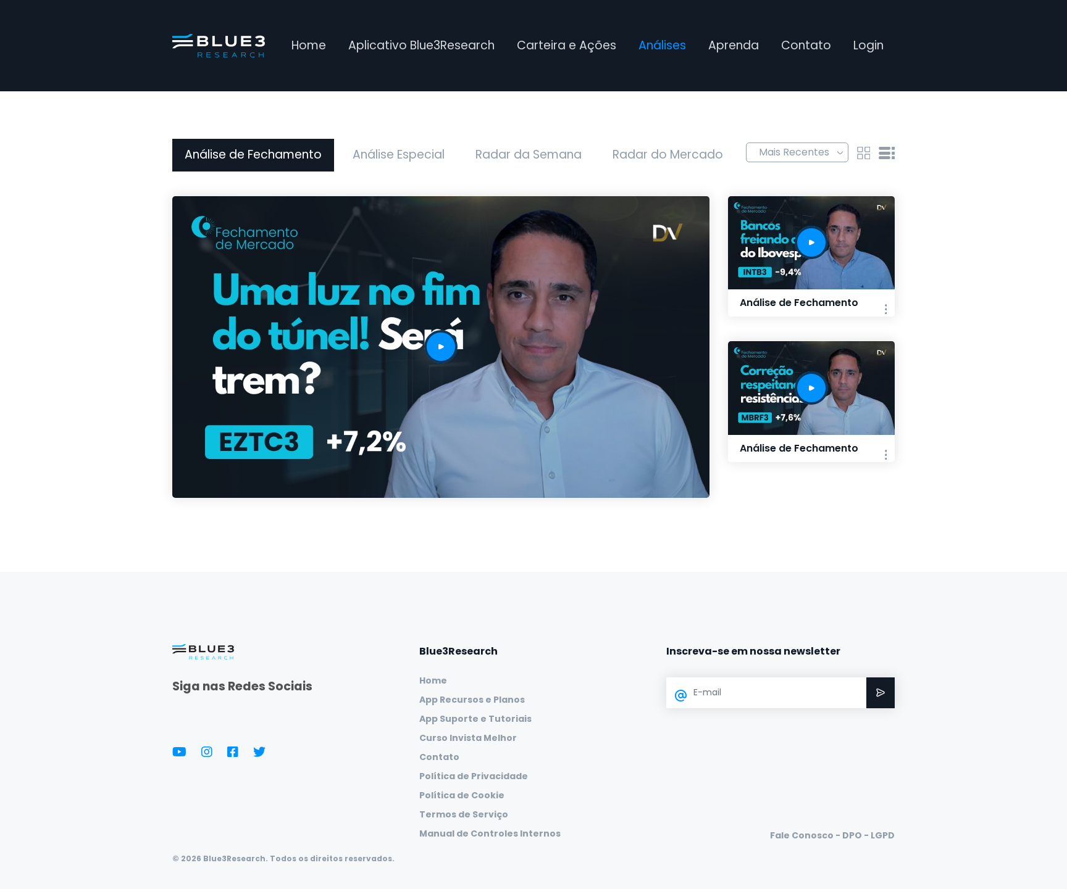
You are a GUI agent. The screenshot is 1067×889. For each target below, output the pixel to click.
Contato (806, 45)
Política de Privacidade (473, 776)
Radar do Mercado (668, 154)
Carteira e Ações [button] (566, 45)
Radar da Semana (528, 154)
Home (308, 45)
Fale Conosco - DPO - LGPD (832, 835)
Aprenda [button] (733, 45)
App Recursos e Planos (472, 699)
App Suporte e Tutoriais (475, 719)
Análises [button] (662, 45)
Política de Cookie (461, 795)
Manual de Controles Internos (490, 833)
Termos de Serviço (463, 814)
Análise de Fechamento (253, 154)
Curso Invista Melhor (468, 738)
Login (868, 45)
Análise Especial (399, 154)
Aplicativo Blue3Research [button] (421, 45)
